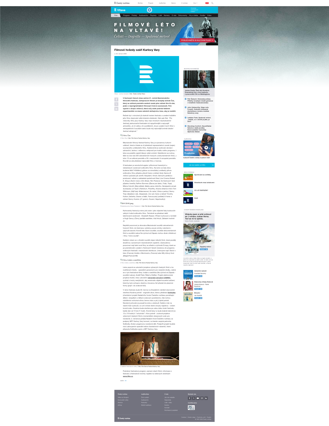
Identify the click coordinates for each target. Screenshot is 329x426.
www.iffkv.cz (128, 376)
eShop (120, 405)
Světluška (171, 293)
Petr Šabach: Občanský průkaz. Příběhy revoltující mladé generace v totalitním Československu (200, 101)
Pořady (134, 15)
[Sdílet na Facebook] (116, 99)
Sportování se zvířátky (202, 175)
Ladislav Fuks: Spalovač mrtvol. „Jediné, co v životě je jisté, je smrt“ (199, 119)
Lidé (160, 15)
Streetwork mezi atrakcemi (204, 182)
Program (150, 3)
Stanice (173, 3)
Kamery (193, 11)
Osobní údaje (191, 417)
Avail (196, 198)
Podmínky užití (201, 417)
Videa (209, 15)
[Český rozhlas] (121, 3)
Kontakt (166, 408)
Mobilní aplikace (146, 405)
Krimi (195, 143)
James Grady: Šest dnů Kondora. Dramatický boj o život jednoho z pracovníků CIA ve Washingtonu (197, 92)
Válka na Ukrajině (123, 397)
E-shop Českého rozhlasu (194, 210)
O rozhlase (184, 3)
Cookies (183, 417)
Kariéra (166, 405)
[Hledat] (212, 3)
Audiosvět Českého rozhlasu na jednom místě (196, 157)
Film (116, 15)
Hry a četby (188, 143)
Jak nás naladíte (169, 397)
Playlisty (153, 15)
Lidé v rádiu (168, 402)
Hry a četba (193, 15)
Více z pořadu (189, 172)
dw (126, 380)
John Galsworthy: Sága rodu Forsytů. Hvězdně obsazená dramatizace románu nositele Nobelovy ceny (198, 110)
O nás (174, 15)
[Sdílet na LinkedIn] (116, 109)
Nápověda (167, 400)
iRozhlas (140, 3)
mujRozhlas (162, 3)
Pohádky (187, 146)
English (209, 417)
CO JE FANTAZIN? (201, 190)
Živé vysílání (188, 150)
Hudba (202, 15)
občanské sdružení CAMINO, (159, 278)
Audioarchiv (194, 10)
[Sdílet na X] (116, 104)
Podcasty (144, 402)
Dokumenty (182, 15)
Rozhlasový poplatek (171, 410)
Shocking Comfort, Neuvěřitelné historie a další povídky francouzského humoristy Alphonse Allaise (199, 129)
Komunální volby (123, 400)
